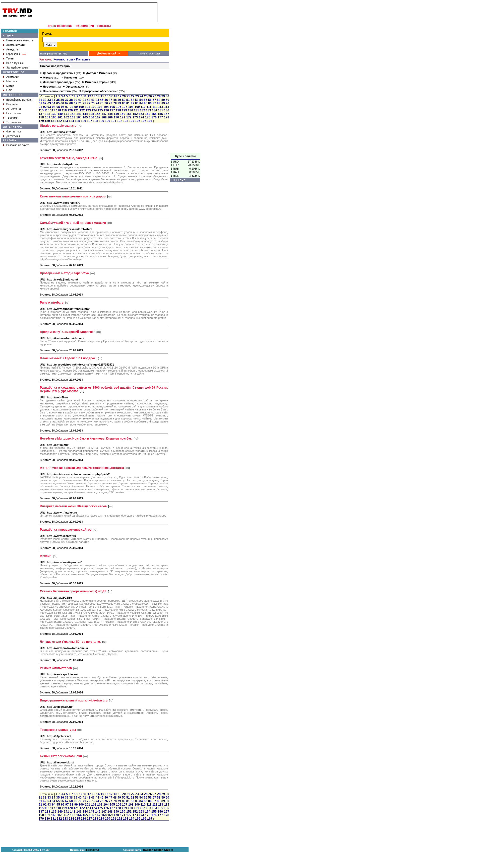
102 (93, 107)
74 (97, 103)
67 (67, 103)
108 (131, 107)
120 (70, 110)
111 (149, 107)
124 (94, 110)
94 (53, 107)
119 (64, 110)
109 (137, 107)
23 (137, 96)
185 (77, 121)
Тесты (10, 58)
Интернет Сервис (97, 82)
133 (148, 110)
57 (154, 100)
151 (129, 114)
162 (66, 117)
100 (81, 107)
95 (58, 107)
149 (116, 114)
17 (111, 96)
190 (107, 121)
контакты (104, 26)
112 (154, 107)
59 (163, 100)
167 (97, 117)
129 (124, 110)
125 (100, 110)
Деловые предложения (59, 73)
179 (41, 121)
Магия (10, 85)
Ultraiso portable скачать (58, 125)
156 (160, 114)
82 (132, 103)
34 (53, 100)
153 (141, 114)
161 (60, 117)
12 (89, 96)
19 (120, 96)
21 (128, 96)
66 (62, 103)
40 (80, 100)
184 (71, 121)
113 (160, 107)
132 (142, 110)
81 (128, 103)
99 (76, 107)
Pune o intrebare (52, 302)
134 (154, 110)
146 (97, 114)
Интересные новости (19, 40)
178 (166, 117)
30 (167, 96)
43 (93, 100)
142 (72, 114)
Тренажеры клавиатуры (58, 730)
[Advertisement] (185, 77)
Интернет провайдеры (58, 82)
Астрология (13, 108)
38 (71, 100)
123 (88, 110)
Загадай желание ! (18, 67)
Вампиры (12, 104)
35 (58, 100)
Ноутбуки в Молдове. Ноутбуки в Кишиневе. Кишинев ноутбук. (86, 438)
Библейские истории (19, 99)
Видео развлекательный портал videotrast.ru (73, 700)
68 (71, 103)
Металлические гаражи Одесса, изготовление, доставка (82, 468)
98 (71, 107)
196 (143, 121)
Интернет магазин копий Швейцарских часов (73, 506)
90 (167, 103)
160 (53, 117)
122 (82, 110)
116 (46, 110)
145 (91, 114)
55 (145, 100)
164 (79, 117)
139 (53, 114)
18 (115, 96)
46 (106, 100)
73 (93, 103)
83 (137, 103)
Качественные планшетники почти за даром (73, 196)
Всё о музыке (15, 62)
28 (159, 96)
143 (79, 114)
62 (44, 103)
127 (112, 110)
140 (60, 114)
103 (99, 107)
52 (132, 100)
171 (122, 117)
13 (93, 96)
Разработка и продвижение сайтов (65, 529)
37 (67, 100)
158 (41, 117)
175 (147, 117)
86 (150, 103)
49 (119, 100)
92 (45, 107)
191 (113, 121)
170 (116, 117)
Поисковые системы (57, 91)
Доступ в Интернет (99, 73)
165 (85, 117)
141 (66, 114)
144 (85, 114)
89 (163, 103)
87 (154, 103)
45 (101, 100)
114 (166, 107)
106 (118, 107)
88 (158, 103)
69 (75, 103)
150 (122, 114)
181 (53, 121)
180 (47, 121)
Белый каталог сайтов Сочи (61, 756)
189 (101, 121)
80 (124, 103)
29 (163, 96)
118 (58, 110)
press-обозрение (60, 26)
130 (130, 110)
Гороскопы (13, 53)
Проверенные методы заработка (64, 273)
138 (47, 114)
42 (88, 100)
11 (85, 96)
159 (47, 117)
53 (137, 100)
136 (166, 110)
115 (41, 110)
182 (59, 121)
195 (137, 121)
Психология (13, 113)
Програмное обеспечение (100, 91)
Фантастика (13, 131)
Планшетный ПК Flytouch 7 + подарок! (68, 358)
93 (49, 107)
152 (135, 114)
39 (75, 100)
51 (128, 100)
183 (65, 121)
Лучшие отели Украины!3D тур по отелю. (70, 642)
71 (84, 103)
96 (63, 107)
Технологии (13, 122)
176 (154, 117)
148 (110, 114)
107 (124, 107)
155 (154, 114)
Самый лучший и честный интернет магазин (73, 223)
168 (104, 117)
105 (112, 107)
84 (141, 103)
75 (101, 103)
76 (106, 103)
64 (53, 103)
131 (136, 110)
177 (160, 117)
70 (80, 103)
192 (119, 121)
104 (106, 107)
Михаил (45, 556)
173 (135, 117)
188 (95, 121)
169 (110, 117)
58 (158, 100)
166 (91, 117)
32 (44, 100)
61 (40, 103)
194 (131, 121)
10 (81, 96)
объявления (85, 26)
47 (110, 100)
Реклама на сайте (17, 145)
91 (40, 107)
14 (98, 96)
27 (154, 96)
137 (41, 114)
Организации (75, 86)
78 (115, 103)
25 (146, 96)
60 (167, 100)
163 (72, 117)
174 (141, 117)
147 (104, 114)
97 (67, 107)
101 (87, 107)
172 (129, 117)
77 (110, 103)
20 (124, 96)
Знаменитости (15, 44)
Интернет (70, 77)
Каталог (45, 59)
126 (106, 110)
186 (83, 121)
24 (141, 96)
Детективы (13, 135)
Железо (48, 77)
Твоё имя (12, 117)
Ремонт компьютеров (56, 668)
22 (133, 96)
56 (150, 100)
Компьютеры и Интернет (71, 59)
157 (166, 114)
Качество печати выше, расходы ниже (68, 158)
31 (40, 100)
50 (124, 100)
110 (143, 107)
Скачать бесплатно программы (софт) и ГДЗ (73, 591)
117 (52, 110)
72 (88, 103)
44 (97, 100)
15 (102, 96)
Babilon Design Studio (158, 849)
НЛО (9, 90)
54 (141, 100)
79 (119, 103)
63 (49, 103)
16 (106, 96)
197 (149, 121)
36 (62, 100)
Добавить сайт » (108, 53)
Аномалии (12, 76)
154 (147, 114)
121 (76, 110)
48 (115, 100)
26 (150, 96)
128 (118, 110)
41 (84, 100)
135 (160, 110)
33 (49, 100)
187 (89, 121)
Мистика (11, 81)
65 (58, 103)
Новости (49, 86)
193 (125, 121)
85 (145, 103)
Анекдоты (12, 49)
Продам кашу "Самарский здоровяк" (67, 332)
